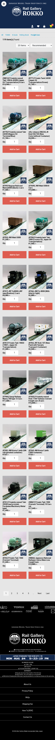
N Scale (15, 35)
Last (48, 593)
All (2, 35)
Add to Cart (14, 96)
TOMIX (7, 35)
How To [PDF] (27, 711)
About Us (27, 684)
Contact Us (27, 717)
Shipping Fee (27, 704)
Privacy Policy (27, 691)
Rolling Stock (24, 35)
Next (39, 593)
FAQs (27, 697)
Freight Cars (35, 35)
